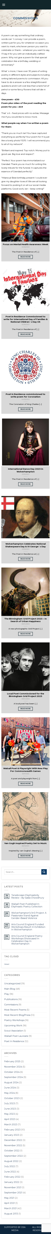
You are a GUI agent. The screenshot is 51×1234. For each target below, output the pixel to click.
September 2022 (13, 1156)
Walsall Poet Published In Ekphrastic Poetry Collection (26, 905)
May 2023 (9, 1114)
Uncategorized (12, 983)
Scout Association (13, 1030)
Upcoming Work (13, 1025)
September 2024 (13, 1077)
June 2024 (10, 1087)
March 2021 (10, 1208)
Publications (11, 999)
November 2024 (13, 1066)
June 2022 (10, 1171)
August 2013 (11, 1213)
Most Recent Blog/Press (17, 1015)
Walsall (6, 964)
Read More (25, 257)
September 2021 (13, 1192)
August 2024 (11, 1082)
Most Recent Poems (15, 1009)
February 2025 (12, 1061)
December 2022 (13, 1140)
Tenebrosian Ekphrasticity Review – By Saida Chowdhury (27, 896)
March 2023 (10, 1124)
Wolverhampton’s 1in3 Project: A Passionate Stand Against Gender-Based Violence (28, 915)
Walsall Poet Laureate (16, 1036)
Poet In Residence (14, 1041)
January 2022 (11, 1182)
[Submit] (44, 871)
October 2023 (12, 1098)
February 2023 (12, 1129)
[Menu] (3, 4)
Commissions (11, 1004)
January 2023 (11, 1135)
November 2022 (13, 1145)
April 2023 (9, 1119)
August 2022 (11, 1161)
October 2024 (12, 1072)
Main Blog (9, 989)
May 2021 (9, 1198)
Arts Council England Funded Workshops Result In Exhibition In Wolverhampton (28, 927)
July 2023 (9, 1103)
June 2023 (10, 1108)
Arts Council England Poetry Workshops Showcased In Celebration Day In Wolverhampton (26, 940)
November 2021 (12, 1187)
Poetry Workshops (14, 1020)
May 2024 (9, 1093)
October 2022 (12, 1150)
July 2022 (9, 1166)
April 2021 (9, 1203)
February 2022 (12, 1177)
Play (6, 994)
